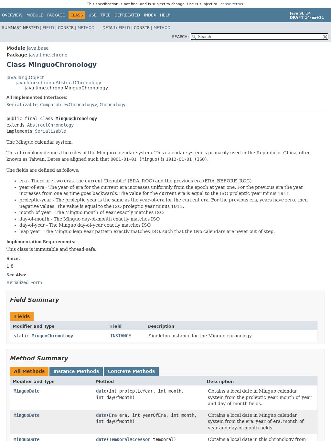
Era (113, 415)
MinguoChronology (52, 335)
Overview (12, 15)
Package (56, 15)
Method (86, 28)
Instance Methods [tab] (76, 371)
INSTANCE (120, 335)
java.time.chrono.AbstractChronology (58, 82)
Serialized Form (24, 282)
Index (150, 15)
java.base (38, 48)
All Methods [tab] (29, 371)
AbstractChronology (50, 125)
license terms (231, 4)
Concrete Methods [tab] (131, 371)
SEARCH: (180, 37)
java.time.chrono (48, 54)
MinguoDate (26, 391)
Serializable (21, 104)
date (101, 391)
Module (35, 15)
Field (48, 28)
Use (93, 15)
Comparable (53, 104)
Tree (106, 15)
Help (165, 15)
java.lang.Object (25, 77)
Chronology (81, 104)
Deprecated (127, 15)
